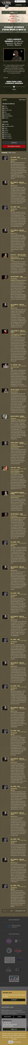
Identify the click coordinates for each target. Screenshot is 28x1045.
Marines (6, 108)
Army (5, 106)
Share (5, 77)
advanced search (14, 146)
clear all (14, 142)
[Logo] (21, 51)
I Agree (11, 1042)
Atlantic (6, 132)
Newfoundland (7, 136)
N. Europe (6, 124)
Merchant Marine (8, 116)
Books (20, 1016)
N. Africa (6, 130)
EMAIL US (14, 1029)
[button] (14, 54)
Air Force (6, 118)
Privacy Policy (17, 1042)
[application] (14, 54)
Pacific (5, 128)
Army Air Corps (8, 110)
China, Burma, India (8, 126)
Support (14, 1000)
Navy (5, 112)
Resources (7, 1016)
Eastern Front (7, 134)
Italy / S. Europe (8, 138)
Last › (12, 911)
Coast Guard (7, 114)
